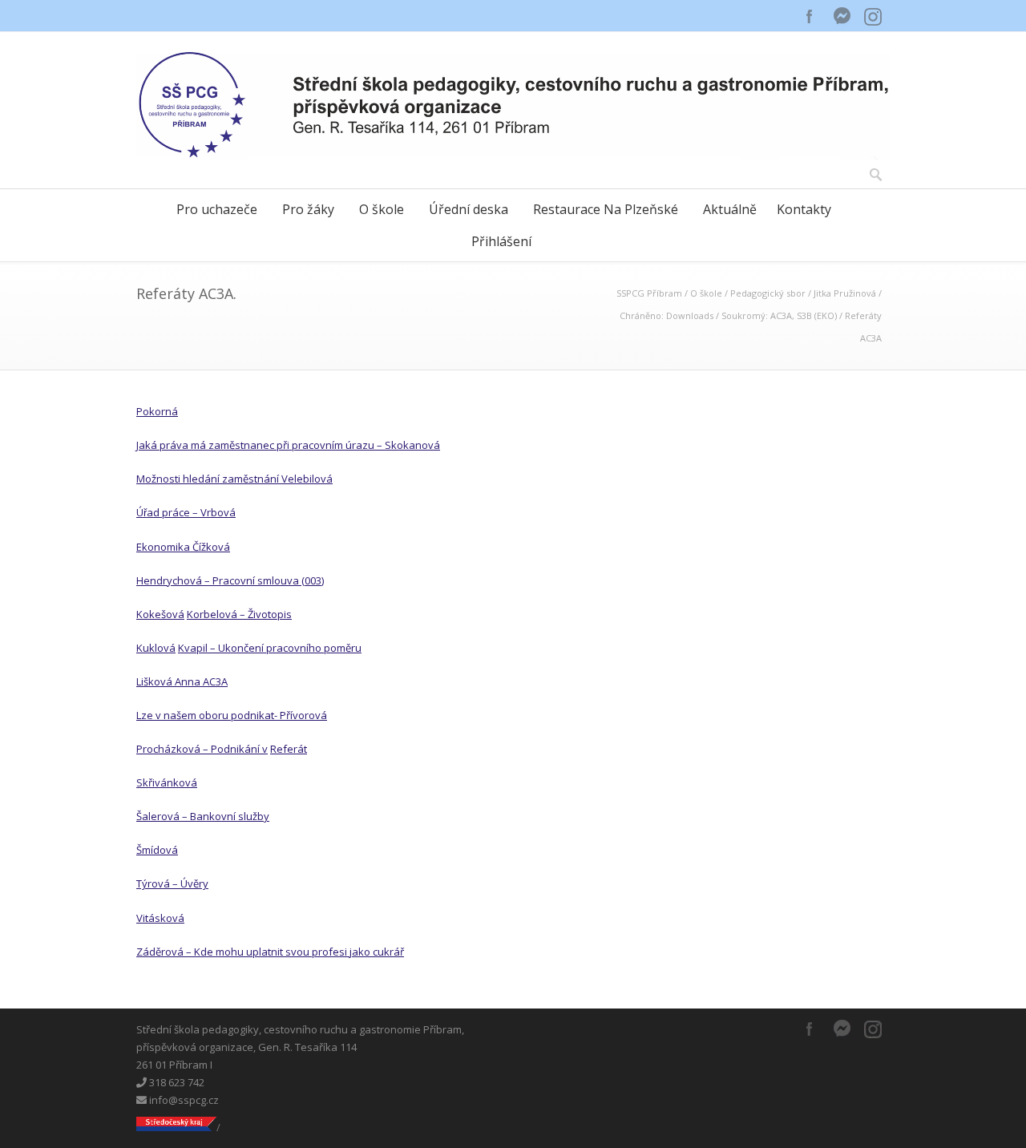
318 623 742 (175, 1082)
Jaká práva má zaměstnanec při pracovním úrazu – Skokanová (288, 445)
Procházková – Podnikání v (202, 749)
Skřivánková (166, 782)
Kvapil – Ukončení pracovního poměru (270, 648)
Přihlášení (501, 241)
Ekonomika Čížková (183, 547)
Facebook (810, 16)
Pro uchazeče (216, 209)
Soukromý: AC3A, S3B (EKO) (779, 315)
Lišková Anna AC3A (182, 681)
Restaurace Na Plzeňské (605, 209)
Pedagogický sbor (768, 293)
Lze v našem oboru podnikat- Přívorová (231, 715)
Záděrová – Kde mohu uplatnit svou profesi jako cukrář (270, 951)
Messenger (842, 16)
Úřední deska (468, 209)
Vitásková (160, 918)
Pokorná (157, 411)
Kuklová (156, 648)
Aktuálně (730, 209)
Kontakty (804, 209)
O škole (381, 209)
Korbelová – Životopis (239, 614)
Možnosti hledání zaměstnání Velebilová (234, 478)
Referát (288, 749)
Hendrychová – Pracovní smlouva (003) (230, 580)
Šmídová (157, 850)
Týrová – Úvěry (172, 883)
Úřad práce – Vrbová (186, 512)
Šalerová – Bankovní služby (202, 816)
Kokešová (160, 614)
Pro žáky (308, 209)
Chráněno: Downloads (666, 315)
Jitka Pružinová (845, 293)
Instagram (874, 16)
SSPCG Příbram (649, 293)
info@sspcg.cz (183, 1100)
